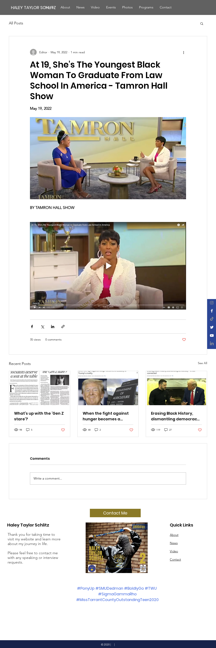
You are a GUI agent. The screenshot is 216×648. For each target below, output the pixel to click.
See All (202, 363)
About (174, 535)
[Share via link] (63, 327)
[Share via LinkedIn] (53, 327)
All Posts (16, 23)
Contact (175, 559)
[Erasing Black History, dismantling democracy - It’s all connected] (176, 388)
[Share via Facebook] (32, 327)
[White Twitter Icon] (211, 327)
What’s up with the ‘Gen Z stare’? (39, 416)
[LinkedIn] (211, 343)
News (174, 543)
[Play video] (108, 266)
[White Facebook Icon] (211, 311)
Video (174, 551)
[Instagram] (211, 302)
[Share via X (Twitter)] (42, 327)
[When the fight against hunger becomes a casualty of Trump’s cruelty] (108, 388)
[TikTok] (211, 319)
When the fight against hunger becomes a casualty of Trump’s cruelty (106, 416)
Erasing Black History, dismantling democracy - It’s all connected (175, 416)
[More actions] (183, 52)
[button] (202, 23)
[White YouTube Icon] (211, 335)
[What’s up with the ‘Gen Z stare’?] (39, 388)
